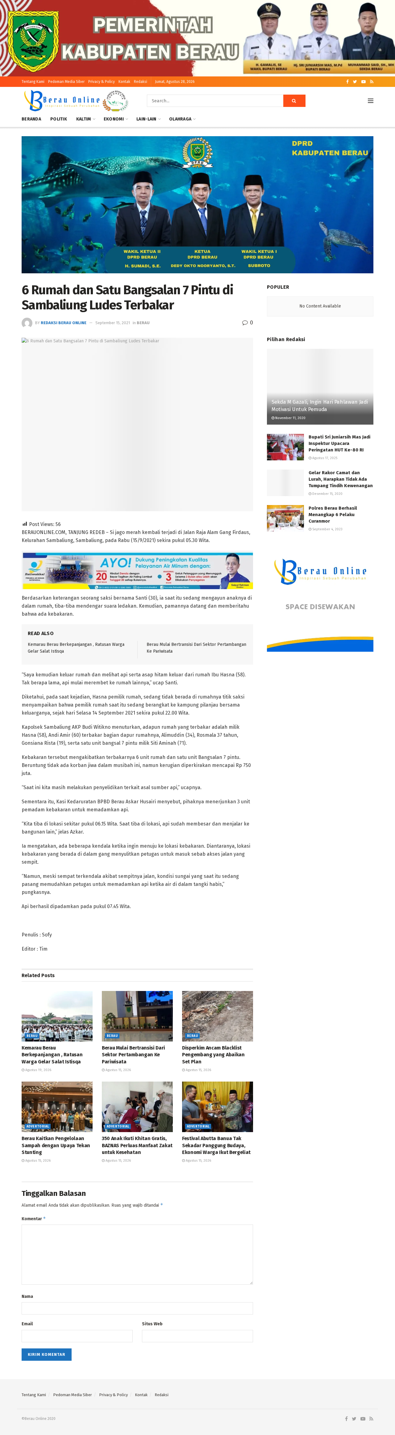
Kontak (124, 81)
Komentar (34, 1218)
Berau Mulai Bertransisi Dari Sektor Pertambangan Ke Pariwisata (133, 1055)
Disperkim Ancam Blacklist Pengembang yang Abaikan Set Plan (213, 1055)
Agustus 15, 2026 (118, 1070)
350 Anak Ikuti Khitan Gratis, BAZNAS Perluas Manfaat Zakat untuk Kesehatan (137, 1145)
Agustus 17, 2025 (324, 458)
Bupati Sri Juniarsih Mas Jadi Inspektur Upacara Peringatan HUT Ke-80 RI (339, 443)
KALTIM (83, 119)
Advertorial (38, 1126)
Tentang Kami (33, 81)
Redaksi (140, 81)
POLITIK (58, 119)
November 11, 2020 (290, 418)
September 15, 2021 (112, 322)
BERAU (143, 322)
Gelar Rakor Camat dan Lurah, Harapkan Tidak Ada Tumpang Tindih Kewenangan (341, 479)
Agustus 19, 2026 (37, 1070)
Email (27, 1324)
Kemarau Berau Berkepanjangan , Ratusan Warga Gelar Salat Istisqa (52, 1055)
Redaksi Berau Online (63, 322)
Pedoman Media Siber (66, 81)
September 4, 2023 (327, 529)
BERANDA (31, 119)
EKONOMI (114, 119)
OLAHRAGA (180, 119)
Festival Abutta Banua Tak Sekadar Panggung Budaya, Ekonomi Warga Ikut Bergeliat (216, 1145)
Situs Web (152, 1324)
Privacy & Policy (101, 81)
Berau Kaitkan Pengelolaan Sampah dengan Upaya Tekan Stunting (56, 1145)
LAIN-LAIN (146, 119)
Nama (27, 1296)
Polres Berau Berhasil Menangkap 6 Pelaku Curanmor (333, 514)
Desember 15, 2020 (327, 494)
